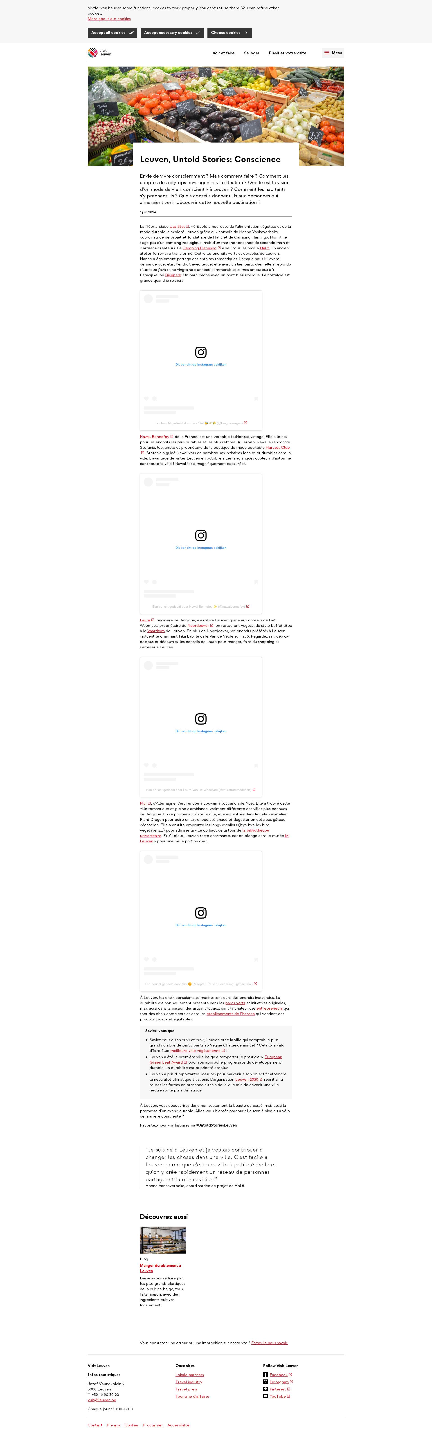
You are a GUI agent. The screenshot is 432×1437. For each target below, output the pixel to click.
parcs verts (235, 1003)
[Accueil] (99, 52)
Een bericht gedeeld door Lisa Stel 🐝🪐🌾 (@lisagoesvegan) (201, 423)
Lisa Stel (179, 226)
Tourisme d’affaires (192, 1396)
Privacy (113, 1425)
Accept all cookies (108, 32)
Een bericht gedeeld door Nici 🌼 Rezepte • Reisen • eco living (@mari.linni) (201, 984)
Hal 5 (264, 248)
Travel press (187, 1389)
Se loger (251, 53)
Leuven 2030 (249, 1079)
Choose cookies (226, 32)
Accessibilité (178, 1425)
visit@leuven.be (102, 1400)
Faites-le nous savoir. (269, 1343)
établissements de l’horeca (231, 1013)
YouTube (280, 1397)
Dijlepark (173, 275)
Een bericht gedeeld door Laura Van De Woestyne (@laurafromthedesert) (201, 790)
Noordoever (200, 625)
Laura (147, 620)
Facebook (281, 1375)
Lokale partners (190, 1374)
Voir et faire (223, 53)
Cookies (132, 1425)
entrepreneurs (269, 1008)
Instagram (281, 1382)
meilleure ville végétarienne (197, 1050)
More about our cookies (109, 18)
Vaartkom (156, 631)
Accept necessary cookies (168, 32)
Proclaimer (153, 1425)
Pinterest (280, 1389)
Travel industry (189, 1382)
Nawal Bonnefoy (157, 436)
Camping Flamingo (202, 248)
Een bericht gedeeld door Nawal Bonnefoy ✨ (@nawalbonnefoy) (201, 606)
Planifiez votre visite (287, 53)
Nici (145, 803)
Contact (95, 1425)
